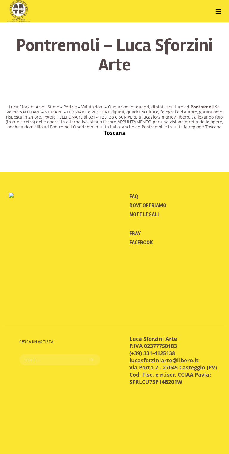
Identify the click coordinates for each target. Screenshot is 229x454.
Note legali (144, 214)
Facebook (141, 242)
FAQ (133, 196)
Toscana (114, 133)
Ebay (135, 233)
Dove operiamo (147, 205)
